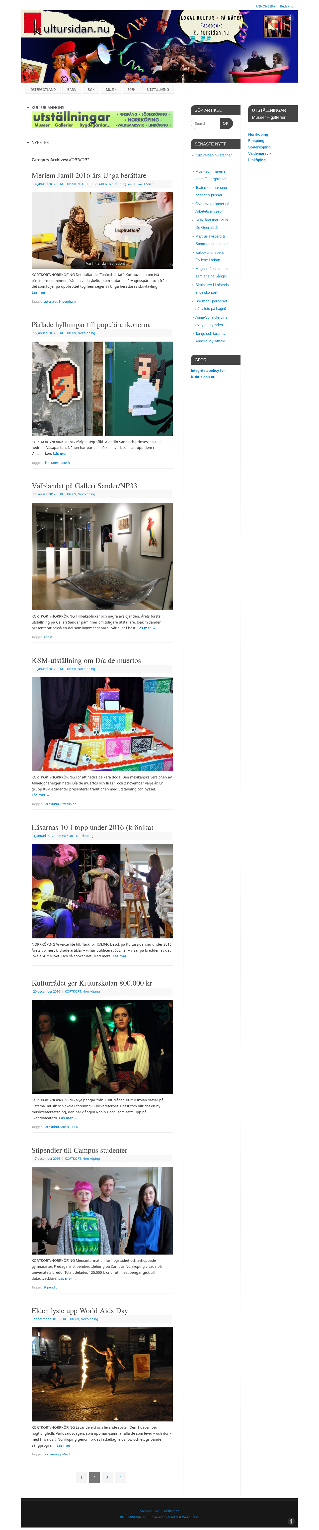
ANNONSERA (265, 6)
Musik (65, 463)
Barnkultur (51, 804)
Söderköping (259, 147)
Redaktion (287, 6)
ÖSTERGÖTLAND (43, 89)
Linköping (257, 160)
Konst (55, 463)
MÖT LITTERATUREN (92, 184)
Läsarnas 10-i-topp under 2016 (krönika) (93, 827)
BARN (71, 89)
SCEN (132, 89)
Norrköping (117, 184)
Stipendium (67, 301)
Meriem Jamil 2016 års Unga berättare (89, 175)
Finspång (256, 140)
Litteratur (50, 301)
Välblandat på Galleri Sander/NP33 (84, 485)
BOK (91, 89)
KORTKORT (68, 184)
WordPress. (190, 1517)
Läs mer (41, 292)
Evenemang (52, 1454)
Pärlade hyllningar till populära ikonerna (91, 324)
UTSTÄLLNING (158, 89)
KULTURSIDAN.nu (133, 1517)
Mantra (173, 1517)
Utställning (68, 804)
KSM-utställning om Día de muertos (86, 660)
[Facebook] (290, 18)
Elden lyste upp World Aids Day (80, 1310)
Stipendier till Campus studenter (79, 1150)
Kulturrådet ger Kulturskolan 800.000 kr (92, 983)
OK (224, 123)
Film (46, 463)
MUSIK (111, 89)
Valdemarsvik (259, 153)
